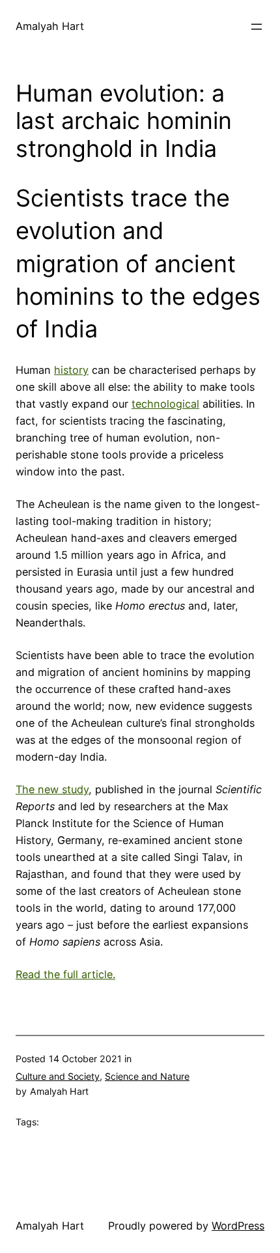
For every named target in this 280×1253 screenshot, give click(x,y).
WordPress (238, 1225)
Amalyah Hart (50, 26)
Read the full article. (65, 974)
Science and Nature (147, 1076)
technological (165, 403)
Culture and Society (58, 1076)
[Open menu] (256, 27)
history (71, 369)
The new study (52, 789)
